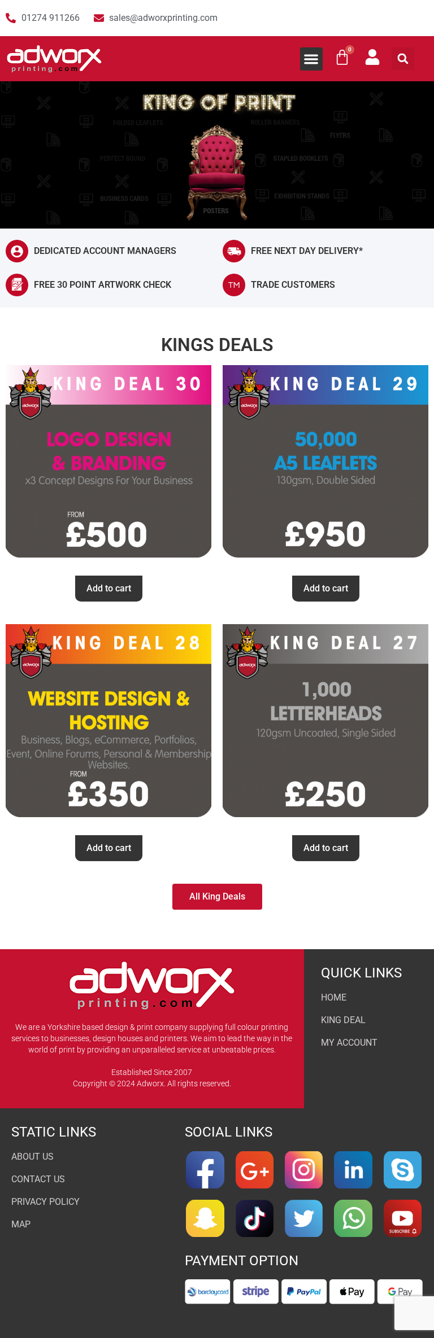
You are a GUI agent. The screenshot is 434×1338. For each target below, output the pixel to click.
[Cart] (342, 57)
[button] (311, 59)
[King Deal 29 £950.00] (325, 466)
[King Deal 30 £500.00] (108, 466)
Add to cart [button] (108, 588)
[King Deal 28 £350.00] (108, 725)
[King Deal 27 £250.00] (325, 725)
